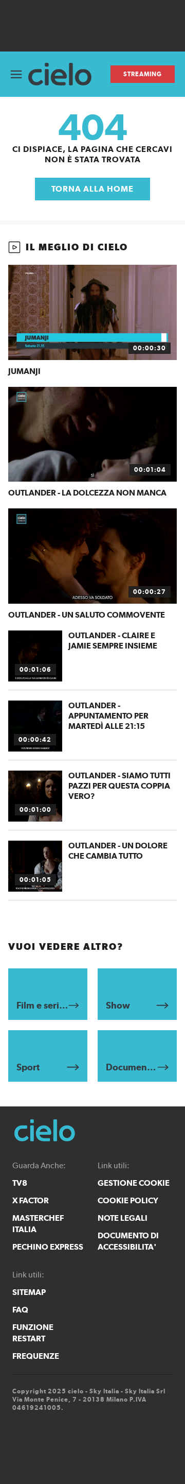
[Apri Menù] (16, 74)
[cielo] (64, 74)
